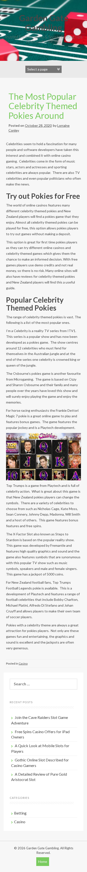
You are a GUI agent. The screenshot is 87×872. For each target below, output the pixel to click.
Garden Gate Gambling (43, 23)
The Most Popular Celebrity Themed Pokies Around (42, 106)
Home (42, 861)
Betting (20, 813)
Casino (23, 663)
